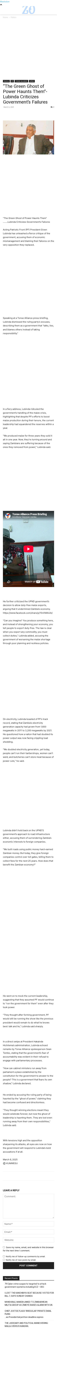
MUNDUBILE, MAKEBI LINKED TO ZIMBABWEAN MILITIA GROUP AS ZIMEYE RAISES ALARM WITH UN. (29, 1303)
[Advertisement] (28, 50)
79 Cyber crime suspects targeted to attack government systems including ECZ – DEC (25, 1285)
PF (12, 81)
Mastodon (5, 1)
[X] (12, 114)
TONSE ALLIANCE (21, 81)
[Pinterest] (19, 114)
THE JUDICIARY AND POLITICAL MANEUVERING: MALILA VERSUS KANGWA (26, 1324)
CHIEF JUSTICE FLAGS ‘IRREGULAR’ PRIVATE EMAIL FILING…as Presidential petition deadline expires (28, 1314)
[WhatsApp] (26, 114)
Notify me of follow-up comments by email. (25, 1256)
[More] (33, 114)
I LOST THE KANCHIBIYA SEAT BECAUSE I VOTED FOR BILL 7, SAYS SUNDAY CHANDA (29, 1294)
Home (5, 17)
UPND (32, 81)
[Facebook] (6, 114)
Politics (13, 17)
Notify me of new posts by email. (21, 1260)
